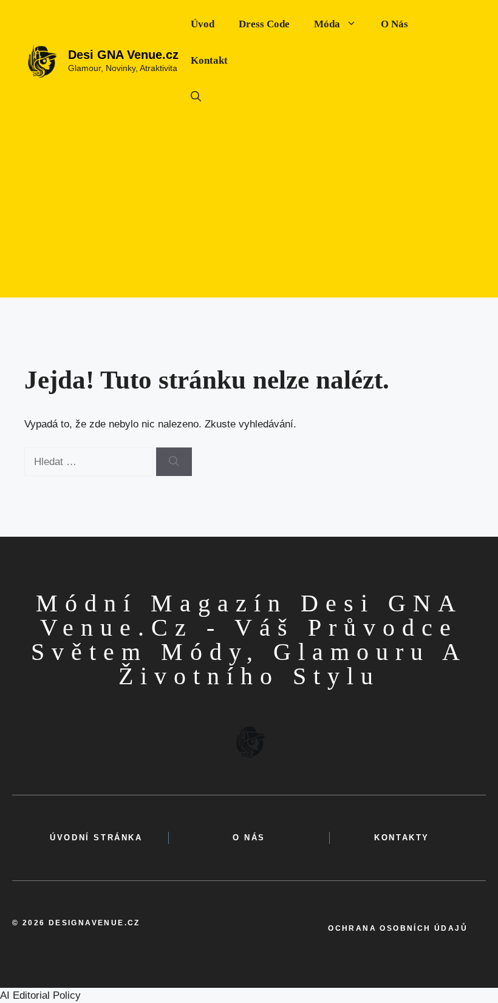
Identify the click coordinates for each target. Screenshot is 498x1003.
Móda (327, 24)
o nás (249, 837)
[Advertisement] (249, 212)
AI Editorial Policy (40, 995)
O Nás (394, 24)
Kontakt (209, 60)
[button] (196, 97)
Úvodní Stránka (96, 837)
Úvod (202, 24)
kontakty (401, 837)
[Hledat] (174, 462)
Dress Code (264, 24)
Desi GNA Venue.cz (123, 54)
